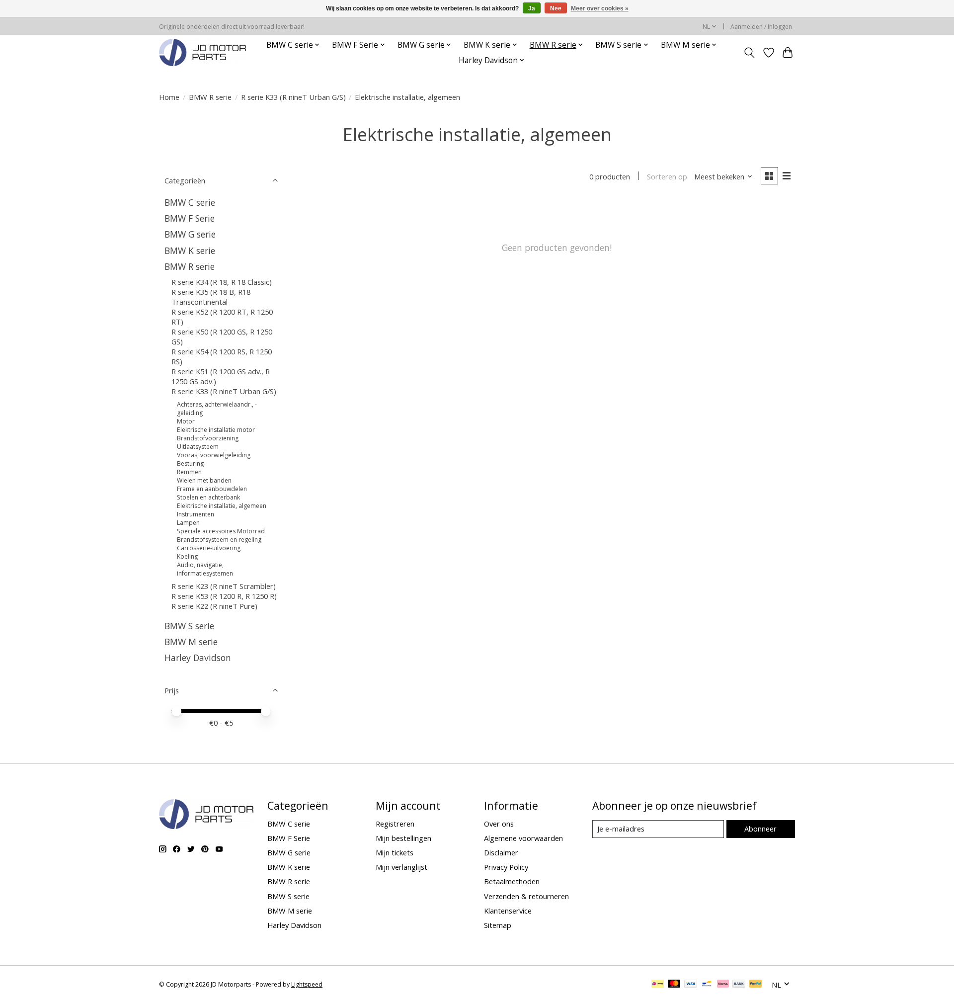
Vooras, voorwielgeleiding (213, 455)
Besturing (190, 463)
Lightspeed (306, 984)
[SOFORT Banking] (723, 985)
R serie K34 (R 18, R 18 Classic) (221, 282)
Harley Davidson (197, 658)
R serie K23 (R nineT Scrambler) (223, 586)
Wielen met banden (204, 480)
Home (169, 97)
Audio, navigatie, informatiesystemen (205, 569)
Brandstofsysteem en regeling (219, 539)
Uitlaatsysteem (198, 446)
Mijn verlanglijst (401, 867)
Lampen (188, 522)
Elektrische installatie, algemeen (221, 506)
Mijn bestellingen (403, 838)
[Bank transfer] (738, 985)
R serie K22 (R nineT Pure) (214, 606)
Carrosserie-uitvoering (208, 548)
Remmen (189, 472)
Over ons (499, 824)
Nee (555, 8)
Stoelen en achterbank (208, 497)
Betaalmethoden (512, 881)
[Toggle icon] (749, 53)
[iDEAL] (657, 985)
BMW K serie (189, 250)
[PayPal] (755, 985)
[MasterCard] (674, 985)
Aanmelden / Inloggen (761, 26)
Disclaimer (501, 852)
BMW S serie (189, 626)
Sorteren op (667, 176)
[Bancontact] (707, 985)
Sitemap (497, 925)
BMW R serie (210, 97)
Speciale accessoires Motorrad (221, 531)
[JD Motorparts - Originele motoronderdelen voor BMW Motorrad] (202, 52)
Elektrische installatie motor (216, 429)
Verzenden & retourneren (526, 896)
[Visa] (690, 985)
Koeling (187, 556)
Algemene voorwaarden (523, 838)
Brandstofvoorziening (207, 438)
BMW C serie (189, 202)
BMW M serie (191, 642)
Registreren (395, 824)
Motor (186, 421)
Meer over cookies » (600, 8)
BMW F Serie (189, 218)
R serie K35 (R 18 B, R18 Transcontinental (210, 297)
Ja (531, 8)
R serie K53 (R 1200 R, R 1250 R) (224, 596)
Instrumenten (195, 514)
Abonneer (760, 829)
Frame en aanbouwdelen (212, 489)
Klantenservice (508, 911)
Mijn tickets (394, 852)
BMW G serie (190, 234)
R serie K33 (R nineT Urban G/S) (293, 97)
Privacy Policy (506, 867)
